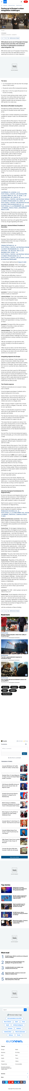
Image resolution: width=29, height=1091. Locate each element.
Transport (14, 687)
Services (3, 1073)
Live (26, 1)
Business (5, 5)
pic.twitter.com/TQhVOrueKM (8, 259)
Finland (22, 687)
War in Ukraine (7, 1021)
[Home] (1, 5)
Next (16, 1055)
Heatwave (18, 1028)
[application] (14, 21)
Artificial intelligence (18, 1025)
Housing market (7, 693)
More (2, 1077)
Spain (16, 1021)
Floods (18, 1035)
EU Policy (17, 1052)
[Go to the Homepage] (5, 1)
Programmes (4, 1064)
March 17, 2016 (22, 262)
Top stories (5, 885)
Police (23, 1021)
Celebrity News (7, 1031)
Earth (2, 1055)
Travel (16, 1058)
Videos (16, 1061)
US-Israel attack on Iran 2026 (14, 1018)
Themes (3, 1046)
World (16, 1049)
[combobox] (14, 1009)
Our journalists (18, 1064)
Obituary (11, 1035)
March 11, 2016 (5, 209)
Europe (2, 1049)
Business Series (12, 5)
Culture (2, 1061)
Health (7, 1025)
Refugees (13, 690)
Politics (4, 690)
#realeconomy (5, 510)
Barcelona (5, 687)
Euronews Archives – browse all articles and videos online (6, 1068)
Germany (10, 1028)
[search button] (25, 1009)
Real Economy (19, 5)
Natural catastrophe (20, 1031)
